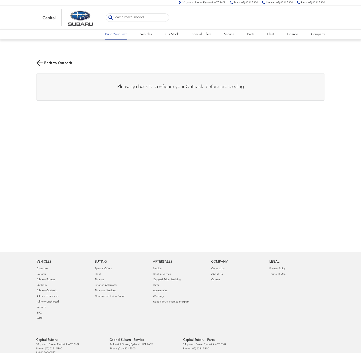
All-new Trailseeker (48, 296)
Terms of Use (277, 274)
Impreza (41, 307)
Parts (250, 34)
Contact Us (218, 268)
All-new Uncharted (48, 302)
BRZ (39, 313)
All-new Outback (47, 290)
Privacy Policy (277, 268)
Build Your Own (116, 34)
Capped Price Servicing (167, 279)
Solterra (41, 274)
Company (318, 34)
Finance (292, 34)
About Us (217, 274)
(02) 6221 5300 (53, 349)
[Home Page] (67, 17)
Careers (215, 279)
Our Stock (172, 34)
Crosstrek (42, 268)
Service (229, 34)
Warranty (158, 296)
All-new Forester (46, 279)
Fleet (270, 34)
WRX (40, 318)
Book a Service (162, 274)
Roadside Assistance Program (171, 302)
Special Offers (201, 34)
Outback (42, 285)
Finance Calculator (106, 285)
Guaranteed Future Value (110, 296)
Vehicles (146, 34)
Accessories (160, 290)
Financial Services (105, 290)
